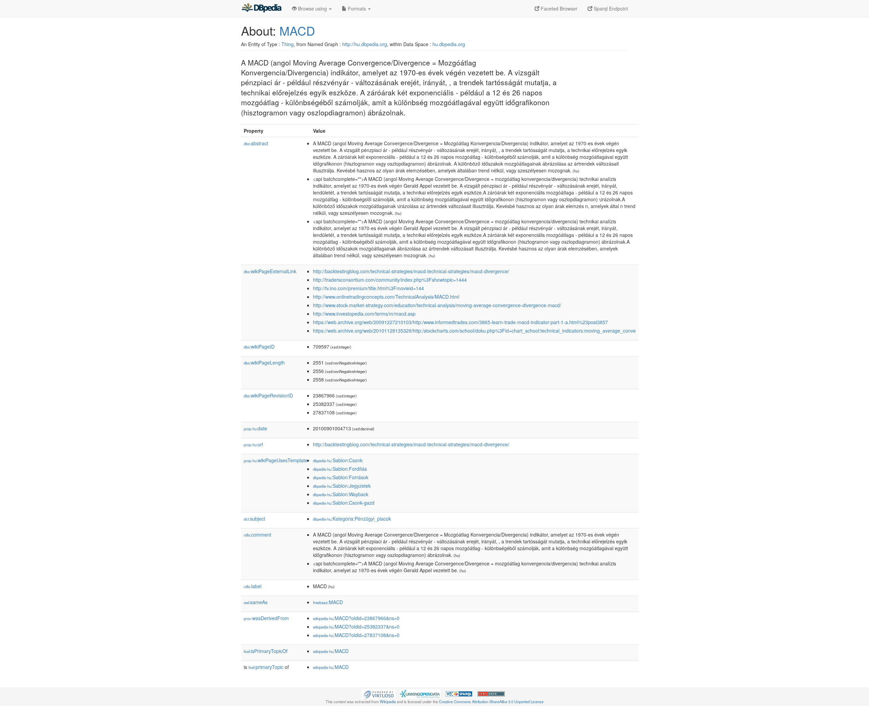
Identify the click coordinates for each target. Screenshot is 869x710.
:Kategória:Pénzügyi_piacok (352, 518)
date (255, 428)
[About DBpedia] (261, 8)
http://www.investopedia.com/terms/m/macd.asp (364, 313)
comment (257, 534)
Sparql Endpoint (610, 8)
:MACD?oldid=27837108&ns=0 (356, 635)
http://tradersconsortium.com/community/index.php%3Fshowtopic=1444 (390, 279)
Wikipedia (388, 701)
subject (254, 518)
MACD (297, 30)
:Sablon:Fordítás (340, 468)
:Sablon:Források (340, 477)
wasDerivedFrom (266, 618)
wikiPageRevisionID (268, 395)
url (253, 444)
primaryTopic (265, 667)
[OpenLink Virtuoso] (378, 693)
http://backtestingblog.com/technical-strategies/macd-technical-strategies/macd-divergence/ (411, 271)
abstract (256, 143)
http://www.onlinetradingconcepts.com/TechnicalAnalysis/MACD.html (386, 296)
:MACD (328, 602)
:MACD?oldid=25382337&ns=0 (356, 626)
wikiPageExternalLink (270, 271)
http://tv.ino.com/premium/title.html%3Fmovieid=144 (368, 288)
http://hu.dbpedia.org (364, 44)
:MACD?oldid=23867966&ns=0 (356, 618)
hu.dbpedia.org (448, 44)
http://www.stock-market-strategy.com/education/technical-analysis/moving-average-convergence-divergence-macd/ (437, 305)
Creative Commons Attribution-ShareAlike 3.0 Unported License (491, 701)
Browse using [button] (312, 8)
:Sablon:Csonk (338, 460)
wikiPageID (259, 346)
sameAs (255, 602)
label (252, 586)
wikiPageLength (264, 362)
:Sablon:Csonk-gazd (343, 502)
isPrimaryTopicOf (266, 651)
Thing (287, 44)
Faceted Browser (558, 8)
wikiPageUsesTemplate (276, 460)
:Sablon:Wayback (340, 494)
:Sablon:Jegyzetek (342, 485)
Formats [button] (357, 8)
